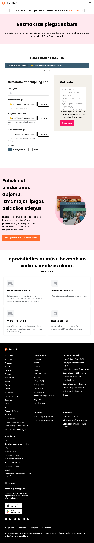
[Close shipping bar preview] (86, 65)
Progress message (17, 113)
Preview (43, 104)
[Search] (85, 3)
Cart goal (12, 88)
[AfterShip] (10, 3)
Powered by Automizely (17, 65)
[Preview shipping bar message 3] (49, 70)
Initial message (15, 99)
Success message (16, 129)
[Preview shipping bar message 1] (45, 70)
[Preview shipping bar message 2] (47, 70)
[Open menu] (90, 3)
